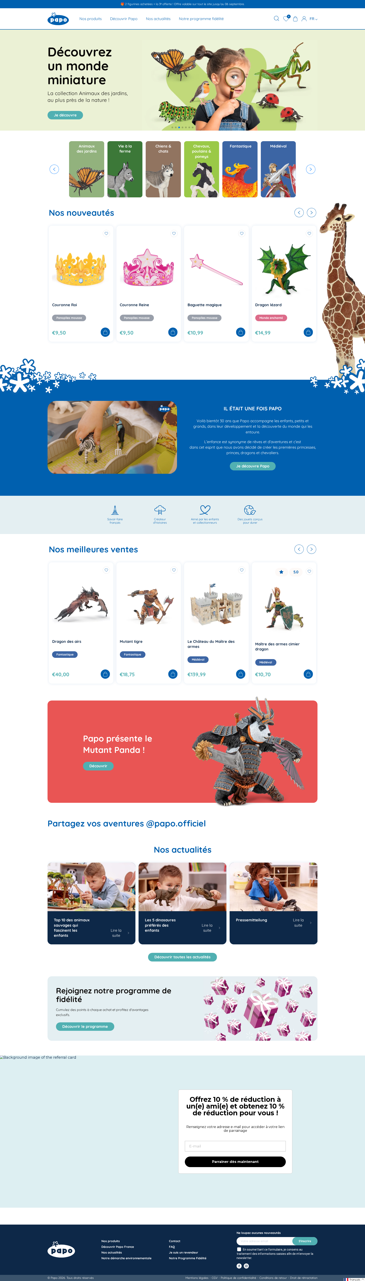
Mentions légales (196, 1278)
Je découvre (65, 115)
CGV (215, 1278)
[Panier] (295, 18)
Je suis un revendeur (183, 1252)
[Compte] (304, 18)
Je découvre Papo (252, 466)
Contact (174, 1241)
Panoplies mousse (92, 318)
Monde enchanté (158, 318)
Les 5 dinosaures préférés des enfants (160, 925)
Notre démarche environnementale (126, 1258)
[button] (172, 127)
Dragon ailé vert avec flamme (305, 641)
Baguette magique (92, 304)
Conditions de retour (273, 1278)
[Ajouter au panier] (60, 332)
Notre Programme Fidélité (187, 1258)
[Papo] (58, 18)
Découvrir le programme (85, 1026)
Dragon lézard (155, 304)
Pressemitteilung (251, 920)
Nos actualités (158, 18)
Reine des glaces (225, 641)
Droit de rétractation (303, 1278)
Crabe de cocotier (294, 304)
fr (312, 18)
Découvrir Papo (124, 18)
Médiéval (85, 659)
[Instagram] (246, 1266)
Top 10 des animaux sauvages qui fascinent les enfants (72, 928)
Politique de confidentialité (238, 1278)
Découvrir (98, 765)
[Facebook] (239, 1266)
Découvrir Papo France (117, 1247)
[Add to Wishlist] (61, 233)
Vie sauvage (223, 320)
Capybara (219, 307)
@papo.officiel (176, 823)
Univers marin (292, 318)
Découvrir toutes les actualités (182, 957)
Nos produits (90, 18)
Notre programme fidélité (201, 18)
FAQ (172, 1247)
